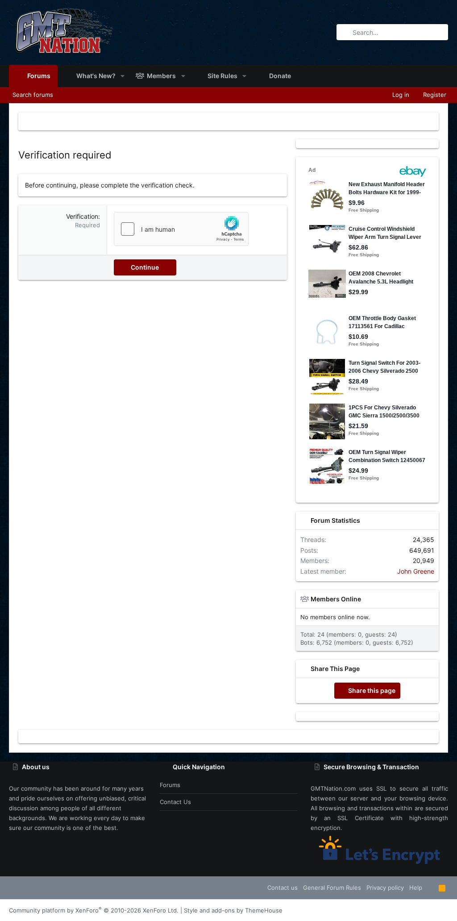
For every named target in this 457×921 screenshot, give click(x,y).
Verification (82, 216)
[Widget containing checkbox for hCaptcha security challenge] (181, 229)
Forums (170, 784)
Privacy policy (385, 887)
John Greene (415, 571)
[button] (122, 76)
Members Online (336, 599)
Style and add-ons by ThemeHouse (233, 910)
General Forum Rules (332, 887)
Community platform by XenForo (94, 910)
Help (415, 887)
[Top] (430, 887)
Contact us (175, 801)
